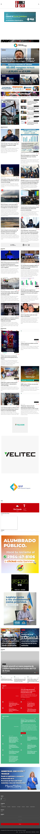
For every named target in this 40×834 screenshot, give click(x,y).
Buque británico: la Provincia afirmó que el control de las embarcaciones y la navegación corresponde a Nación (9, 206)
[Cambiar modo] (38, 4)
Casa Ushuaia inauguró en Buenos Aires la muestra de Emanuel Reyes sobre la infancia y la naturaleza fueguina (10, 409)
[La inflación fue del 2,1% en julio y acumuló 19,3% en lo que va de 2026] (1, 676)
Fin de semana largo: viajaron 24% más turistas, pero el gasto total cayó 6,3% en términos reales (10, 293)
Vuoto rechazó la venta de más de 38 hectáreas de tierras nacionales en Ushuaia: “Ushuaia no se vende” (9, 231)
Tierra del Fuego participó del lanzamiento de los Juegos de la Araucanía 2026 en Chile (28, 691)
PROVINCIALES (15, 97)
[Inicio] (20, 4)
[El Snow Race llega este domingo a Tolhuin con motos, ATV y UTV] (2, 708)
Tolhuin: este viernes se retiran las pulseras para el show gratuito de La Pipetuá (9, 357)
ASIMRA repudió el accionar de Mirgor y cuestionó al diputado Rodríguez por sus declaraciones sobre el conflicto (28, 82)
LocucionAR (24, 830)
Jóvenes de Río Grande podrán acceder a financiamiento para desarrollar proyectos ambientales (30, 208)
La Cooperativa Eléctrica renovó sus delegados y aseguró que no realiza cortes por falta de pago (33, 108)
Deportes (35, 97)
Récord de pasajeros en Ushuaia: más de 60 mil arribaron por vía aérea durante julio (16, 72)
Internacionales (32, 806)
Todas (11, 97)
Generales (19, 97)
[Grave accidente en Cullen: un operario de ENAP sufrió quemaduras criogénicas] (21, 750)
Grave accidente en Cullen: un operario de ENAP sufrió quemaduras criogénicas (32, 752)
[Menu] (1, 4)
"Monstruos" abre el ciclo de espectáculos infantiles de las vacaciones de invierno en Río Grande (29, 407)
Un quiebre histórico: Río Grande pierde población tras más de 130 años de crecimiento (32, 123)
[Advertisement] (20, 32)
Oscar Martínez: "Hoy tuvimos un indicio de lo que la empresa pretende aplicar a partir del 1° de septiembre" (29, 232)
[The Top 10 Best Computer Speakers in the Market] (24, 101)
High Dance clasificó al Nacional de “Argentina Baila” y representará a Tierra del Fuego (9, 384)
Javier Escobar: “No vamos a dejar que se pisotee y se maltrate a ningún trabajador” (9, 145)
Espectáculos (24, 97)
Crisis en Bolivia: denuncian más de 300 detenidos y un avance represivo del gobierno (14, 752)
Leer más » (23, 699)
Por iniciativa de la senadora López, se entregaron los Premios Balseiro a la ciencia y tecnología (30, 267)
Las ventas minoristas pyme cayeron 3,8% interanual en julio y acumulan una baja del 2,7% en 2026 (20, 680)
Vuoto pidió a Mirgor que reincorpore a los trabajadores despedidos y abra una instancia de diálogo (10, 82)
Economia (32, 97)
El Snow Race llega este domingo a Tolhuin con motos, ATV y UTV (14, 710)
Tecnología (28, 97)
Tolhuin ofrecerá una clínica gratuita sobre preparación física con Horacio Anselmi (31, 710)
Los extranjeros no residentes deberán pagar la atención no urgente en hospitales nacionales (10, 319)
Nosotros (2, 809)
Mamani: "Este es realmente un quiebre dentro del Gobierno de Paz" (28, 721)
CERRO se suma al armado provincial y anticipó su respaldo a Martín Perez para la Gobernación (33, 113)
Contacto (2, 814)
